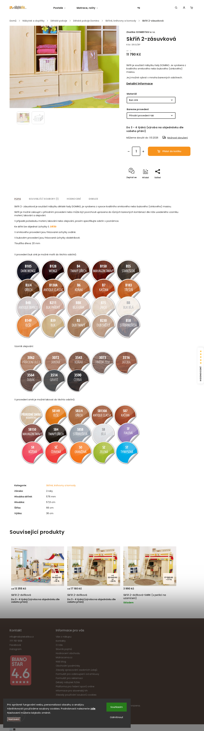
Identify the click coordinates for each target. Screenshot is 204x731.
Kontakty (61, 640)
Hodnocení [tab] (74, 198)
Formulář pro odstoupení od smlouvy (77, 674)
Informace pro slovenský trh (72, 690)
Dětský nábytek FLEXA (68, 682)
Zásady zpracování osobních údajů (76, 669)
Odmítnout (116, 717)
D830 (53, 226)
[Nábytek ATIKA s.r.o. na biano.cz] (31, 671)
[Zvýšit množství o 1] (143, 151)
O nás (59, 645)
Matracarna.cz (64, 657)
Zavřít (180, 183)
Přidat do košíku (171, 151)
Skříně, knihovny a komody (61, 485)
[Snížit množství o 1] (128, 151)
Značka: (140, 32)
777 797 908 (16, 640)
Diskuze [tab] (93, 198)
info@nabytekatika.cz (22, 636)
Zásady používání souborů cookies (76, 694)
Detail (57, 590)
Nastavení (13, 719)
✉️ (11, 729)
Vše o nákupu (63, 636)
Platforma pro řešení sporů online (75, 686)
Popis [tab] (17, 198)
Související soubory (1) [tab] (44, 198)
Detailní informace (139, 84)
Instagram (16, 649)
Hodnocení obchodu (68, 653)
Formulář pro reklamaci (69, 678)
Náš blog (61, 661)
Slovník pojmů (64, 649)
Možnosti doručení (177, 137)
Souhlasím (116, 707)
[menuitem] (62, 8)
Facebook (15, 645)
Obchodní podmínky (68, 665)
